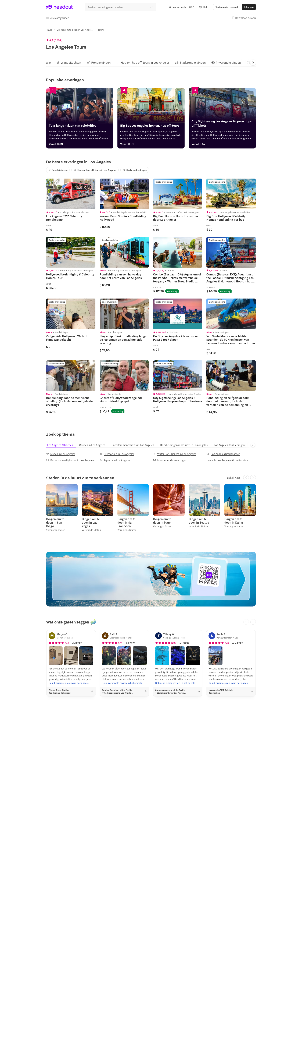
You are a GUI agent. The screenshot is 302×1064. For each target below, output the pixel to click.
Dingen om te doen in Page (162, 520)
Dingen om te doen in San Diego (55, 522)
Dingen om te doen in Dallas (233, 520)
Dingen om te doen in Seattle (199, 520)
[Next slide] (253, 62)
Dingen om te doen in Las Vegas (91, 522)
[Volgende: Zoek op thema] (253, 445)
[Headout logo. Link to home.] (59, 7)
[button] (57, 18)
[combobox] (120, 7)
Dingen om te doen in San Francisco (126, 522)
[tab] (48, 62)
